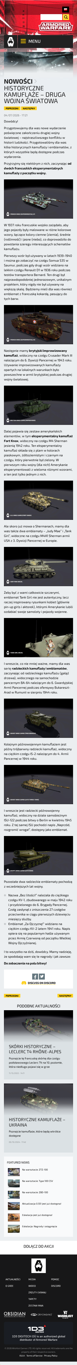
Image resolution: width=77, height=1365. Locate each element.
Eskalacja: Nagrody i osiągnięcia (39, 1226)
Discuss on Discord (42, 983)
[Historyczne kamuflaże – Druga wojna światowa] (65, 10)
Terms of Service (34, 1355)
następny (29, 108)
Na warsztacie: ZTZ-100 (35, 1169)
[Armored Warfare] (55, 26)
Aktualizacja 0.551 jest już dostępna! (41, 1203)
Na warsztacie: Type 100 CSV (37, 1180)
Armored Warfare (38, 1265)
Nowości (18, 81)
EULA (22, 1355)
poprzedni (12, 108)
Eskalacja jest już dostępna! (37, 1214)
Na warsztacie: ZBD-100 (35, 1192)
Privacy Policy (50, 1355)
